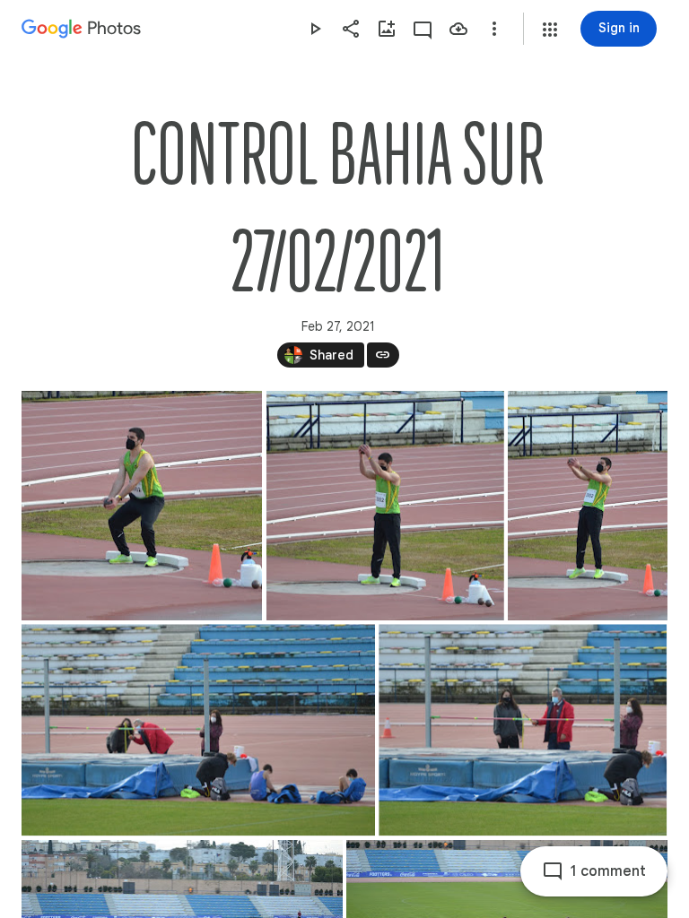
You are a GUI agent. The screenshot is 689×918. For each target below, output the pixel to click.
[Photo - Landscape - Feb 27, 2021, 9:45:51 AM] (523, 730)
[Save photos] (458, 29)
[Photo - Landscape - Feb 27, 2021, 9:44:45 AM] (142, 505)
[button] (550, 30)
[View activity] (422, 29)
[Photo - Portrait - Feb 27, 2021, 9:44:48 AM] (587, 505)
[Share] (351, 29)
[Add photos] (387, 29)
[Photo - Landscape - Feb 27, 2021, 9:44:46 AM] (385, 505)
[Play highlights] (314, 28)
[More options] (494, 29)
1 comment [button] (608, 871)
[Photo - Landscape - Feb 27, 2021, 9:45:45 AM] (198, 730)
